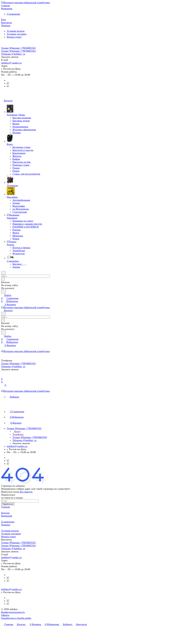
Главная (5, 506)
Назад (17, 431)
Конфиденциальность (13, 612)
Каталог (5, 512)
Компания (6, 515)
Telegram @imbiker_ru (13, 53)
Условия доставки (16, 34)
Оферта (5, 615)
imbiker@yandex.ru (11, 62)
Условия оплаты (15, 31)
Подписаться (7, 504)
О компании (13, 14)
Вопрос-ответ (14, 37)
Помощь (5, 524)
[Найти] (3, 292)
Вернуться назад (10, 491)
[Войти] (2, 375)
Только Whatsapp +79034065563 (18, 48)
